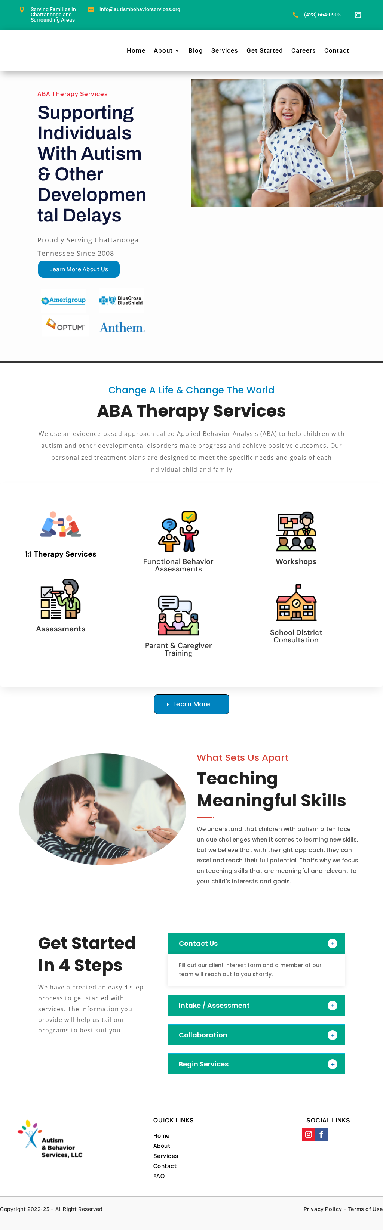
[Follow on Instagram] (358, 15)
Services (224, 50)
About (163, 50)
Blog (196, 50)
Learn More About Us (78, 269)
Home (136, 50)
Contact (336, 50)
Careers (303, 50)
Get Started (264, 50)
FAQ (159, 1176)
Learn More (191, 704)
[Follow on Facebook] (321, 1134)
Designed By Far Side (218, 1218)
